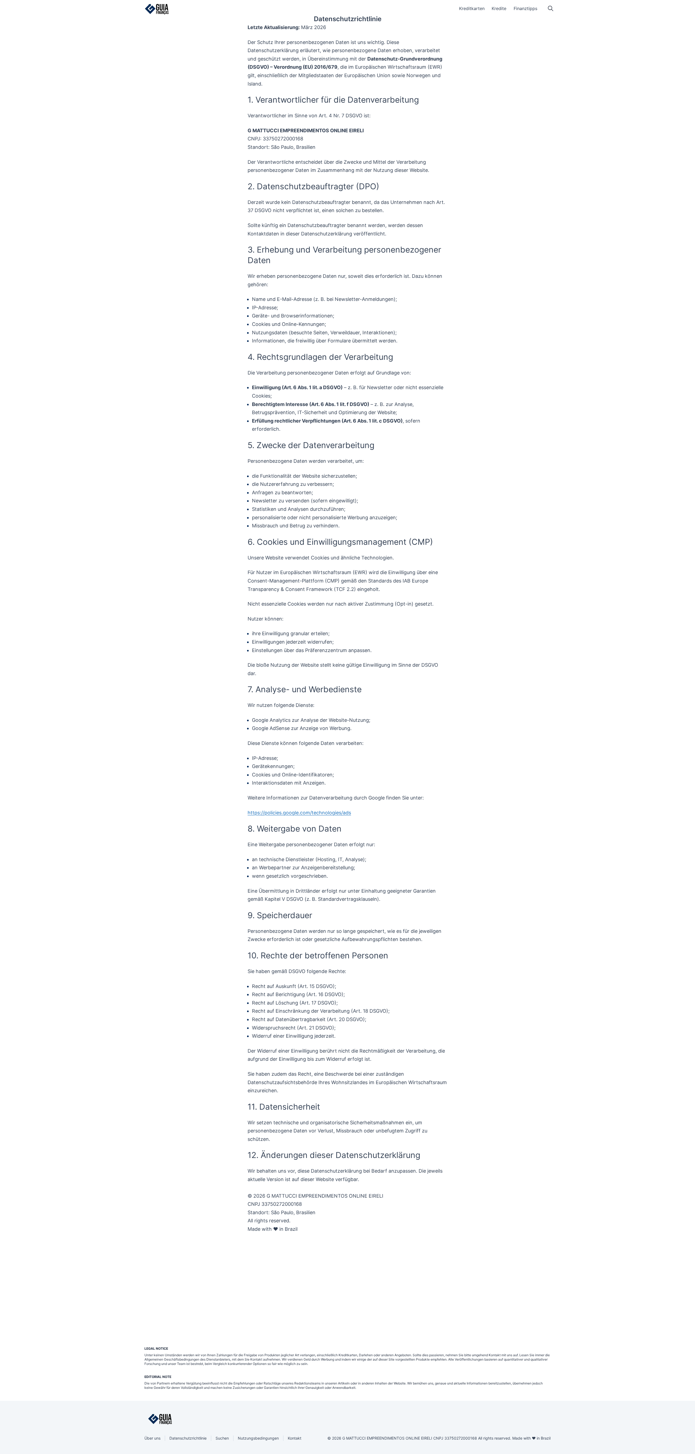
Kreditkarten (472, 8)
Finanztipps (525, 8)
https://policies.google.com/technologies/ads (299, 813)
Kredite (499, 8)
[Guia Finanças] (156, 9)
